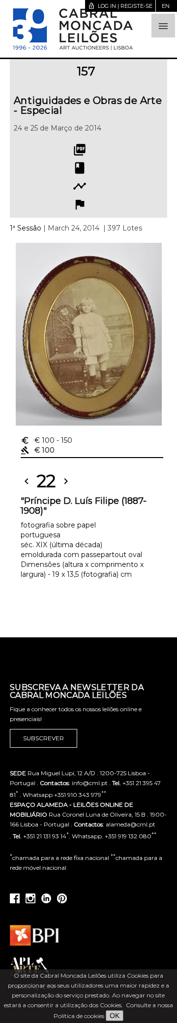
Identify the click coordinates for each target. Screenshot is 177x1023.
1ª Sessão (25, 228)
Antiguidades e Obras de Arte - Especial (88, 105)
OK (114, 1016)
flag (80, 204)
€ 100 (46, 440)
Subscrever (43, 738)
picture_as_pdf (80, 150)
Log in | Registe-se (120, 5)
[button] (163, 25)
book (80, 168)
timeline (80, 186)
